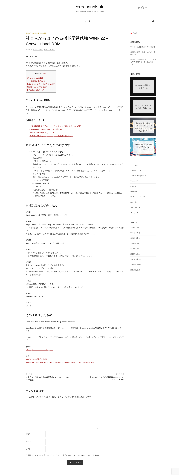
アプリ (132, 212)
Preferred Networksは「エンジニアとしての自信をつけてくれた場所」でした (143, 61)
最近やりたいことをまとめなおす (41, 84)
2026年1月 (134, 227)
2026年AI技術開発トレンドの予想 (142, 47)
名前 (28, 434)
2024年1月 (134, 254)
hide (44, 73)
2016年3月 (134, 270)
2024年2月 (134, 248)
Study (132, 202)
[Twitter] (139, 7)
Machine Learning (40, 33)
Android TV (134, 170)
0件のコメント (49, 49)
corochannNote (89, 6)
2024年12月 (134, 238)
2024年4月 (134, 243)
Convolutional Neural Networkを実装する (46, 129)
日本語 (134, 33)
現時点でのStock (37, 81)
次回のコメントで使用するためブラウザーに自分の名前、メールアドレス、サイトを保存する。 (65, 455)
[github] (142, 7)
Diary (28, 33)
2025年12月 (134, 233)
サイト (28, 449)
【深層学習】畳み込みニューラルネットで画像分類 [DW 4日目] (56, 126)
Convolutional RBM (35, 78)
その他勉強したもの (35, 90)
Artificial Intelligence (137, 175)
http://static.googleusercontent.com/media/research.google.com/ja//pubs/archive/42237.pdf (60, 362)
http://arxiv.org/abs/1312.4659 (37, 359)
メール (29, 441)
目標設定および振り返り (37, 87)
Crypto (132, 186)
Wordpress (133, 207)
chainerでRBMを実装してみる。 (43, 132)
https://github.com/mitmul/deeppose (39, 349)
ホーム (87, 21)
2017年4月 (134, 264)
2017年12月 (134, 259)
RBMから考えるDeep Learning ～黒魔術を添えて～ (51, 135)
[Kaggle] (146, 7)
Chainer (133, 181)
